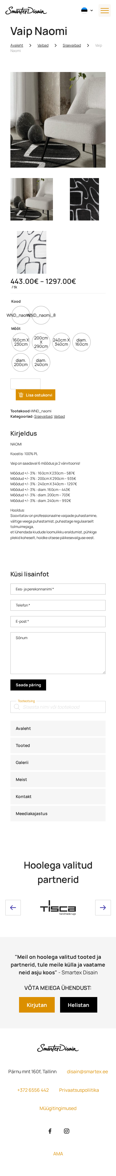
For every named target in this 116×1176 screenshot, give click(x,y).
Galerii (22, 762)
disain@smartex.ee (87, 1071)
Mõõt (16, 328)
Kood (16, 301)
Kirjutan (37, 1004)
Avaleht (23, 728)
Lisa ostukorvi (39, 395)
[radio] (21, 315)
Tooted (23, 745)
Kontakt (24, 796)
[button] (87, 10)
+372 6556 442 (33, 1090)
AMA (58, 1153)
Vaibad (42, 45)
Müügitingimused (58, 1108)
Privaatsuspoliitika (79, 1090)
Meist (21, 779)
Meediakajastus (32, 813)
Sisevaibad (72, 45)
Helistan (78, 1004)
